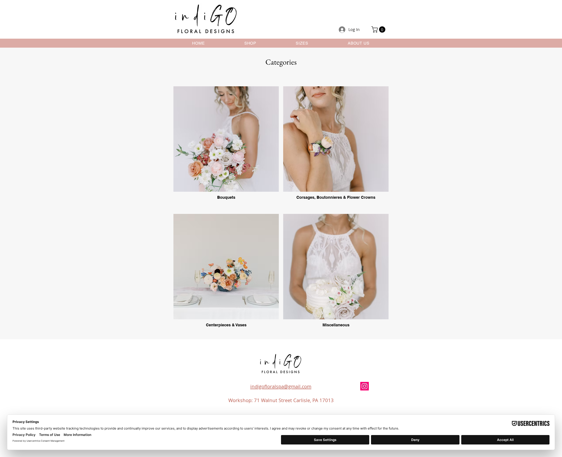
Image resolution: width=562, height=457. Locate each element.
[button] (379, 29)
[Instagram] (364, 386)
